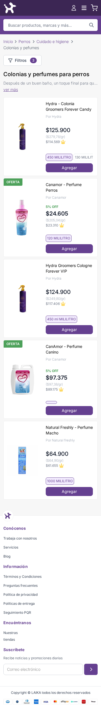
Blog (6, 556)
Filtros (25, 60)
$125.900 (58, 130)
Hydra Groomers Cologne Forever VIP (69, 268)
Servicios (10, 547)
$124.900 (58, 292)
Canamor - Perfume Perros (64, 187)
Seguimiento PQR (17, 612)
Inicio (8, 41)
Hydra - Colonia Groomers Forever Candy (68, 106)
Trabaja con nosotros (20, 538)
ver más (10, 89)
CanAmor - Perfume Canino (64, 349)
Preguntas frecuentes (20, 585)
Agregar (69, 167)
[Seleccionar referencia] (51, 402)
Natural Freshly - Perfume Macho (69, 430)
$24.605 (57, 213)
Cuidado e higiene (52, 41)
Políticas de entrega (19, 603)
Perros (24, 41)
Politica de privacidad (20, 594)
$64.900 (57, 453)
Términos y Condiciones (22, 576)
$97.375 (56, 377)
